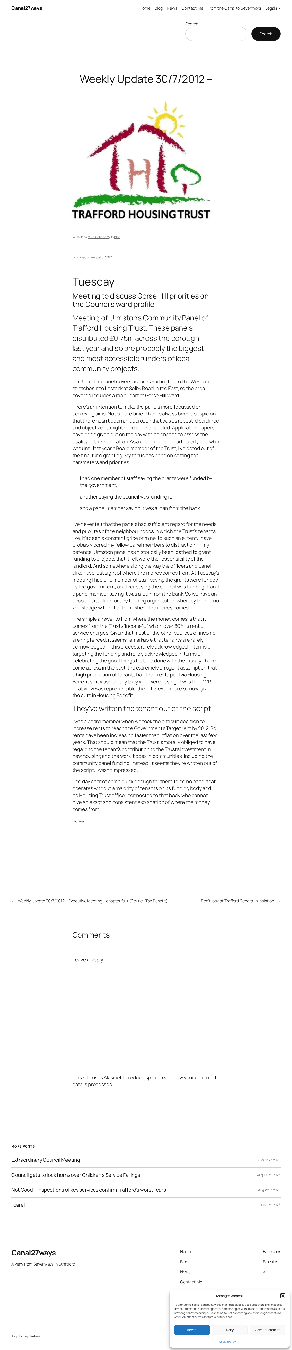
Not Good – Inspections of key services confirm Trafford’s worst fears (88, 1189)
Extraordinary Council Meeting (45, 1160)
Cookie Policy (227, 1342)
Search (191, 23)
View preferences (267, 1330)
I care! (18, 1205)
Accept (192, 1330)
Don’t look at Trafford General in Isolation (237, 901)
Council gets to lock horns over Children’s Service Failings (75, 1175)
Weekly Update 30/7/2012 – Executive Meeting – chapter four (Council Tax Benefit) (92, 901)
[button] (283, 1295)
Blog (117, 237)
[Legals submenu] (279, 8)
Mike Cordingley (99, 237)
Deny (230, 1330)
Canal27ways (26, 8)
